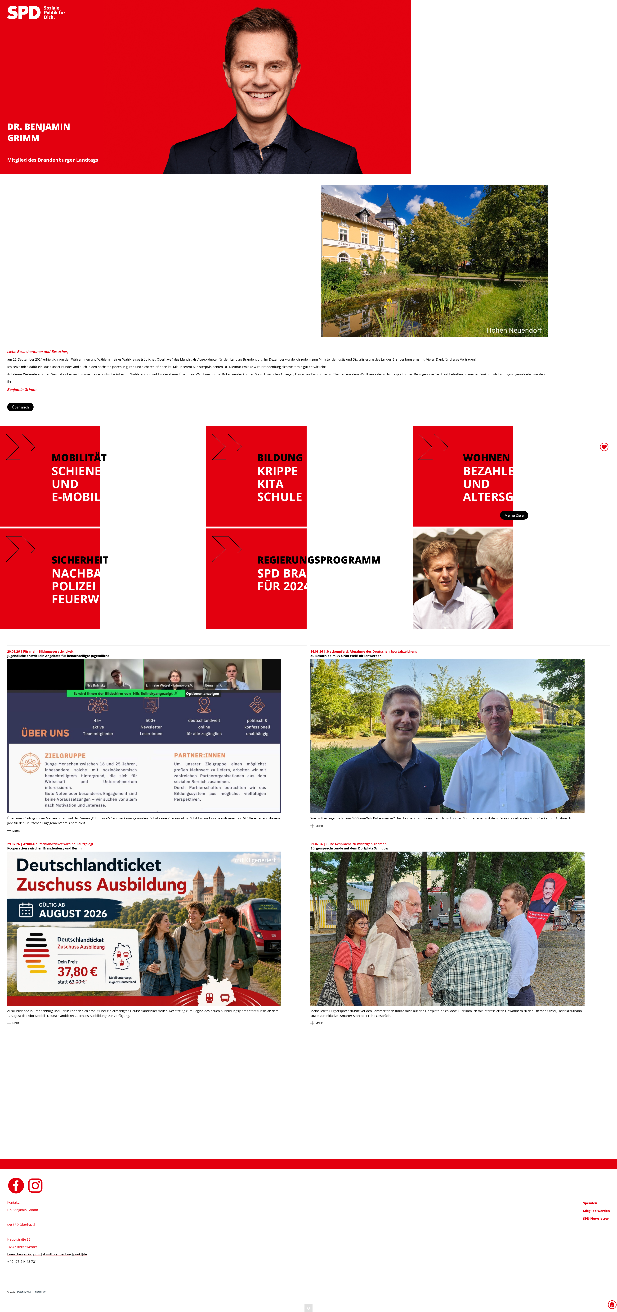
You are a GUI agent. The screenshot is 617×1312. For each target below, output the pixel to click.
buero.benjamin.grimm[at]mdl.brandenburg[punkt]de (565, 7)
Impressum (40, 1291)
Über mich (20, 407)
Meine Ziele (514, 515)
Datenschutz (24, 1291)
